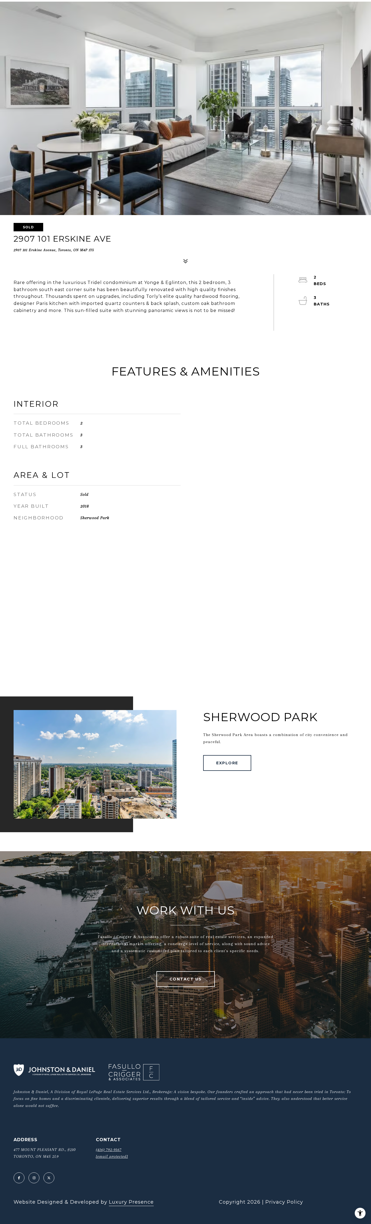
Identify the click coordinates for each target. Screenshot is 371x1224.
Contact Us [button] (185, 979)
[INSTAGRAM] (34, 1177)
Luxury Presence (131, 1202)
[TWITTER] (48, 1177)
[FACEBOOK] (19, 1177)
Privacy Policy (284, 1202)
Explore (227, 763)
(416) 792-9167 (108, 1149)
